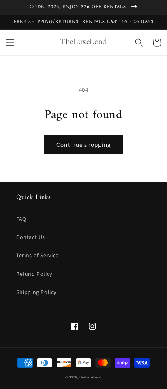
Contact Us (30, 237)
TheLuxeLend (90, 377)
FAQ (21, 218)
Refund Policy (34, 273)
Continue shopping (83, 144)
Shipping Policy (36, 292)
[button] (10, 42)
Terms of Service (37, 255)
